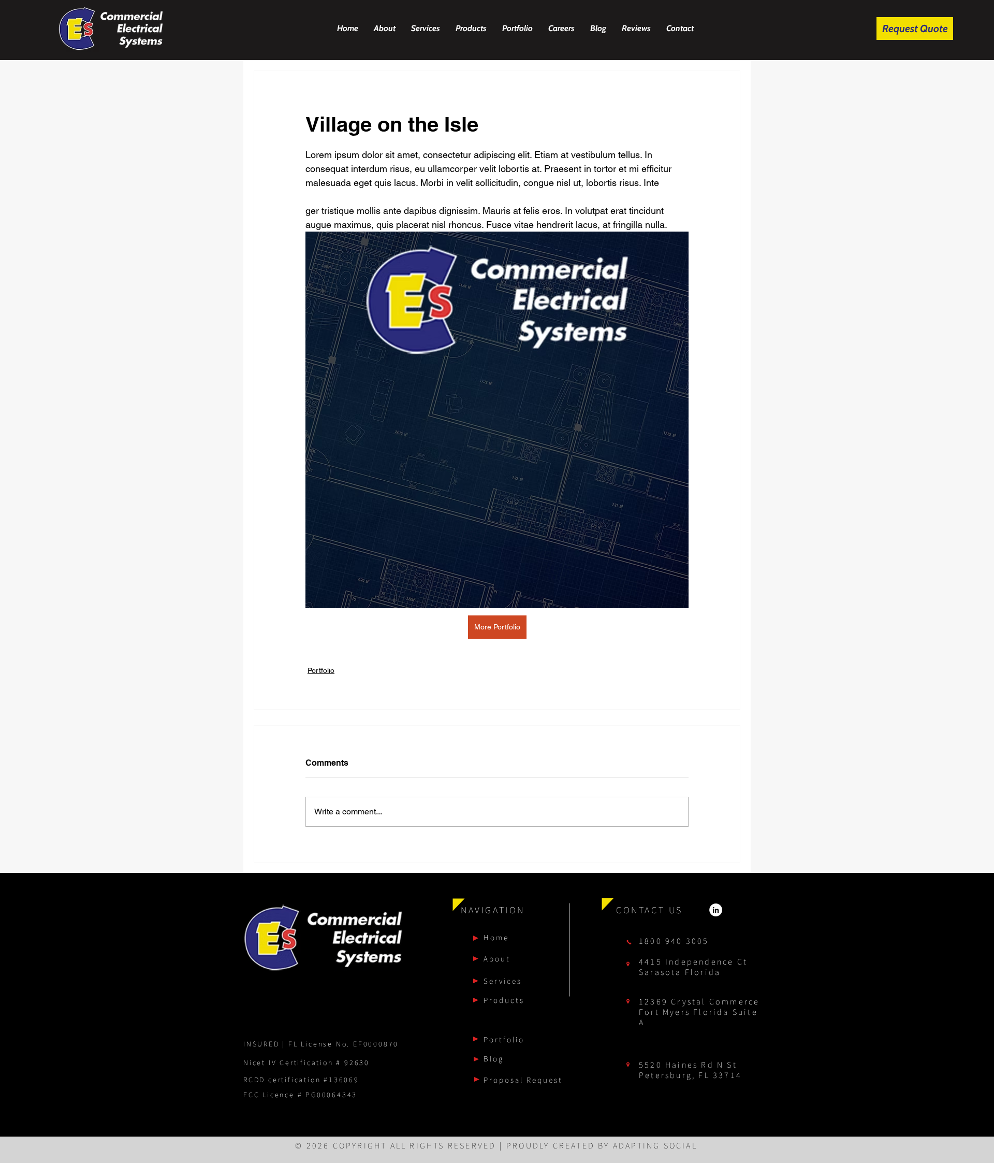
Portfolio (321, 670)
